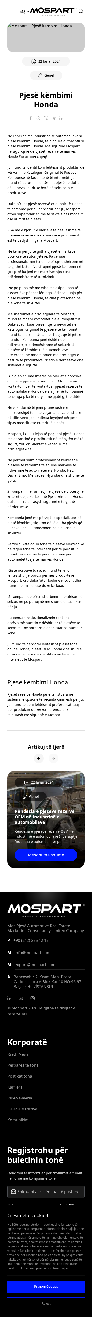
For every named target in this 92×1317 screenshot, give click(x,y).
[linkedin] (9, 998)
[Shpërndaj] (31, 118)
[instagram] (32, 998)
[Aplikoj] (76, 1191)
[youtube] (21, 998)
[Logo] (53, 11)
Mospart (19, 1008)
